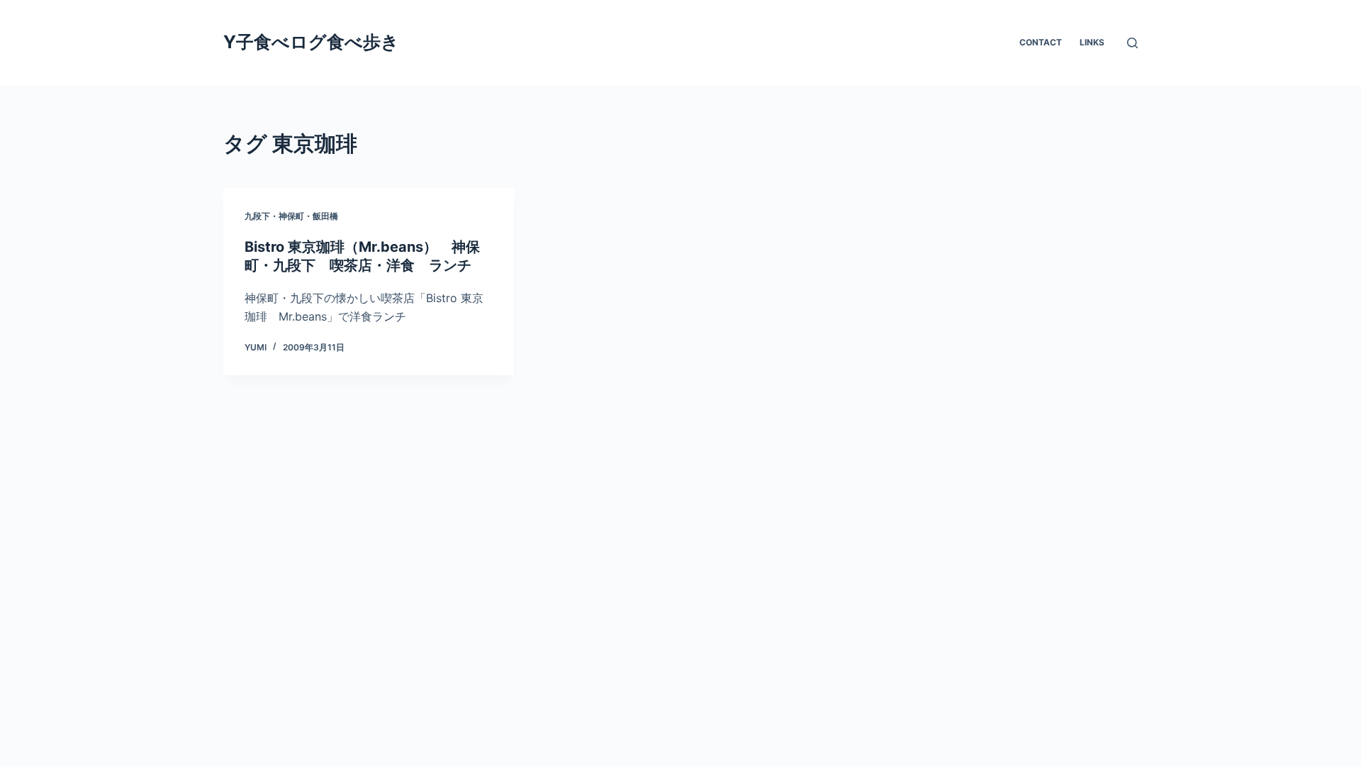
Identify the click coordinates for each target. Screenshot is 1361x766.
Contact (1040, 42)
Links (1092, 42)
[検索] (1132, 43)
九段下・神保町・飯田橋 (291, 216)
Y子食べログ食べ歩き (311, 41)
